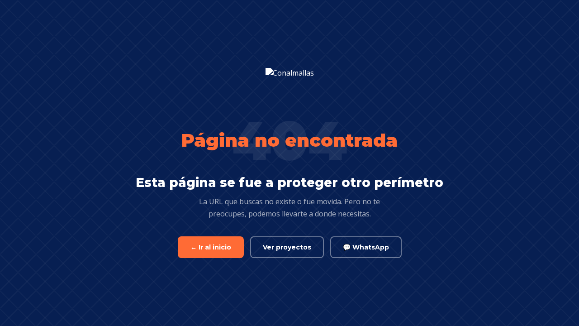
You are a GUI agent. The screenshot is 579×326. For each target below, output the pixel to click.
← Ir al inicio (210, 247)
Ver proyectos (287, 247)
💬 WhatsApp (366, 247)
